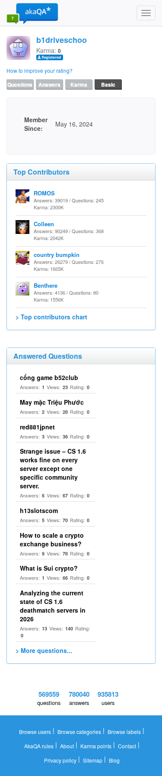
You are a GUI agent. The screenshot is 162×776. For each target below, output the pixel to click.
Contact (127, 746)
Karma (78, 84)
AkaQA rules (39, 746)
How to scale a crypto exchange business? (52, 539)
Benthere (45, 285)
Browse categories (79, 731)
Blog (114, 760)
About (67, 746)
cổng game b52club (49, 377)
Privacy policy (60, 760)
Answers (49, 84)
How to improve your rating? (39, 70)
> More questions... (44, 650)
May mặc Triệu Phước (52, 402)
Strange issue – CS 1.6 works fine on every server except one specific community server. (53, 468)
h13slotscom (39, 510)
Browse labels (124, 731)
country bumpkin (56, 254)
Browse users (35, 731)
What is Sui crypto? (49, 568)
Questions (19, 84)
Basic (108, 84)
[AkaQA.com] (32, 13)
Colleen (44, 224)
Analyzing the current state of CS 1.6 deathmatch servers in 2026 (53, 605)
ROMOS (44, 193)
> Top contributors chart (51, 316)
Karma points (95, 746)
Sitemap (92, 760)
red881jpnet (37, 426)
